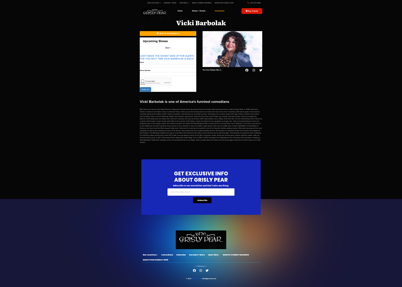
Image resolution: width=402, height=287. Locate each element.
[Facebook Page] (246, 70)
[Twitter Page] (260, 70)
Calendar (181, 254)
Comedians (219, 11)
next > (168, 48)
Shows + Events (198, 11)
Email (142, 62)
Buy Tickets (253, 11)
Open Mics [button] (183, 3)
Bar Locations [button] (154, 3)
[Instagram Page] (254, 70)
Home (180, 11)
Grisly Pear (196, 278)
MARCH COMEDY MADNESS (202, 3)
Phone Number (145, 70)
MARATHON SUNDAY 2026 (224, 3)
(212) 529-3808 (255, 3)
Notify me (145, 89)
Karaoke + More (170, 3)
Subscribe (202, 200)
